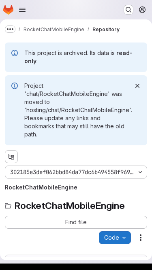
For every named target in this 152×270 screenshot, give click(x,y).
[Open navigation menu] (22, 9)
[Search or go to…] (128, 10)
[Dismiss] (137, 86)
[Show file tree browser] (11, 156)
